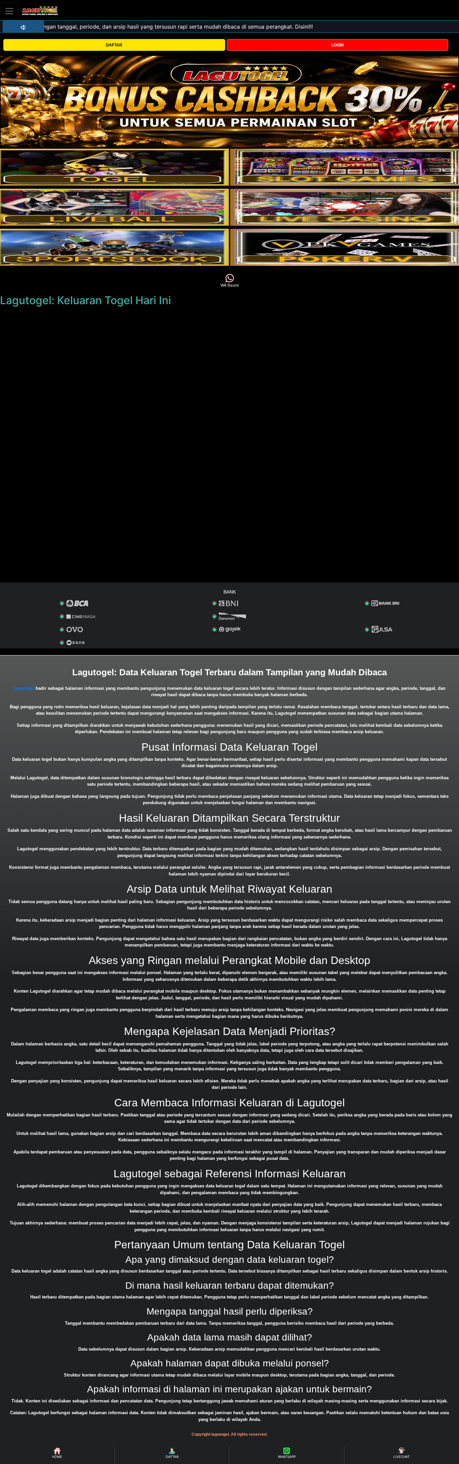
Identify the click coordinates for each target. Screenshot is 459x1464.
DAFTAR (114, 45)
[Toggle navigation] (9, 11)
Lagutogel (23, 688)
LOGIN (337, 45)
